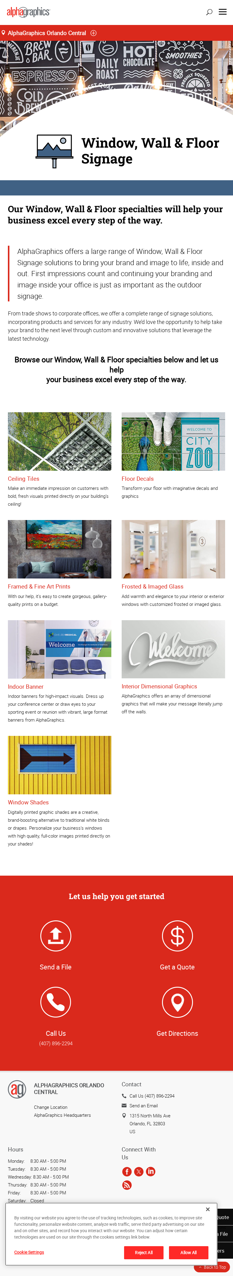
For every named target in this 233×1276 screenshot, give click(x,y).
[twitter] (138, 1172)
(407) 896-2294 (56, 1043)
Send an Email (144, 1105)
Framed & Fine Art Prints (39, 586)
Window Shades (28, 802)
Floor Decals (138, 479)
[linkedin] (150, 1172)
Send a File (56, 966)
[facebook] (127, 1172)
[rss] (127, 1185)
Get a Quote (177, 966)
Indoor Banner (25, 687)
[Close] (207, 1209)
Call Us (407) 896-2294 (152, 1096)
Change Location (50, 1107)
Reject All (143, 1252)
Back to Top (215, 1267)
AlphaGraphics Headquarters (62, 1115)
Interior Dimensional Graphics (159, 686)
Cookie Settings (29, 1252)
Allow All (189, 1252)
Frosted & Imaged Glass (153, 586)
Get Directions (177, 1033)
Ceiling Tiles (23, 479)
